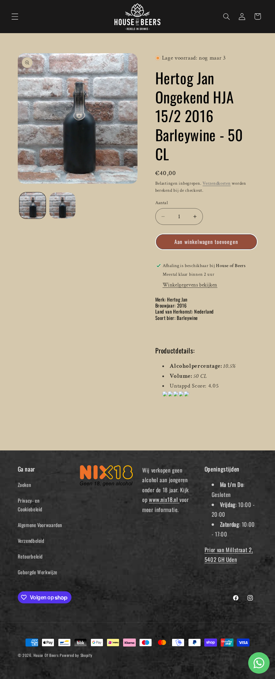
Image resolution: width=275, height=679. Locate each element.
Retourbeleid (30, 556)
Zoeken (24, 484)
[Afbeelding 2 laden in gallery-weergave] (62, 205)
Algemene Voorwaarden (40, 524)
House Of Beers (46, 655)
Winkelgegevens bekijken (190, 285)
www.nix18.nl (164, 499)
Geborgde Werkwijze (37, 572)
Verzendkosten (217, 183)
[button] (14, 16)
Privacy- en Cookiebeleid (30, 505)
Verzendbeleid (31, 540)
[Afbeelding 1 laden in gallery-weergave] (32, 205)
